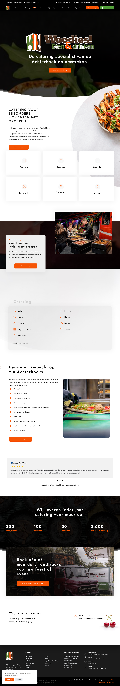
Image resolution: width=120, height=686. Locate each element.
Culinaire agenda (30, 8)
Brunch (21, 323)
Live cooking (29, 663)
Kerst (27, 668)
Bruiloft (41, 8)
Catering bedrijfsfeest (71, 656)
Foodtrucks (61, 8)
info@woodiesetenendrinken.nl (97, 668)
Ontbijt (20, 310)
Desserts (48, 663)
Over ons (105, 2)
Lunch (20, 317)
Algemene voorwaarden (106, 682)
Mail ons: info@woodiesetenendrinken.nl (87, 2)
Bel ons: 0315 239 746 (64, 2)
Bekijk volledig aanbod (20, 343)
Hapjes (67, 317)
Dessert (67, 323)
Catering (17, 8)
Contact (112, 2)
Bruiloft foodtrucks (70, 658)
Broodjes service (108, 8)
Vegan (67, 329)
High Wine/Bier (24, 329)
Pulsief (112, 680)
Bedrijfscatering (51, 8)
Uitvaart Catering (72, 8)
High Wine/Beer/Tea (51, 661)
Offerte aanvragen (92, 8)
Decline (19, 679)
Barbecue (22, 335)
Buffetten (67, 310)
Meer (81, 8)
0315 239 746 (92, 663)
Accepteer (9, 679)
